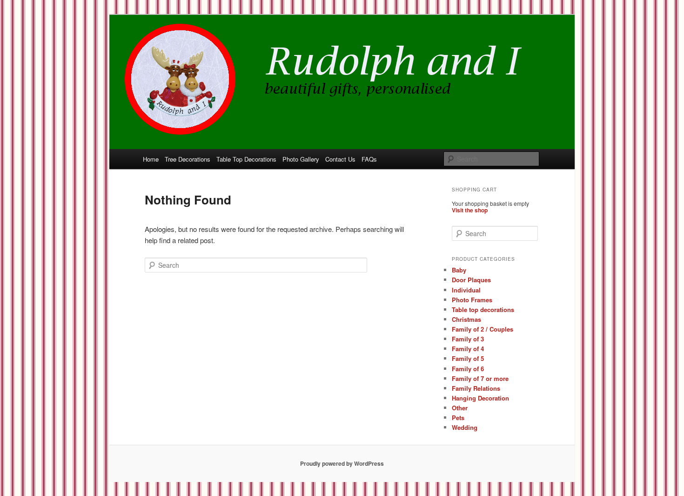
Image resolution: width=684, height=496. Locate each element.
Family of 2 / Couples (482, 329)
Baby (459, 269)
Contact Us (340, 159)
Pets (458, 417)
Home (151, 159)
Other (460, 407)
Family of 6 (468, 368)
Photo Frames (472, 299)
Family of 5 (468, 358)
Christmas (466, 319)
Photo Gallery (300, 159)
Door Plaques (471, 279)
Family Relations (476, 388)
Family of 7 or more (480, 378)
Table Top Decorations (246, 159)
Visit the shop (470, 210)
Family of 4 (468, 348)
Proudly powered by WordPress (342, 463)
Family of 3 (468, 338)
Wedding (464, 427)
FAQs (369, 159)
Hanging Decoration (480, 398)
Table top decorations (483, 309)
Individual (466, 289)
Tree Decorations (187, 159)
